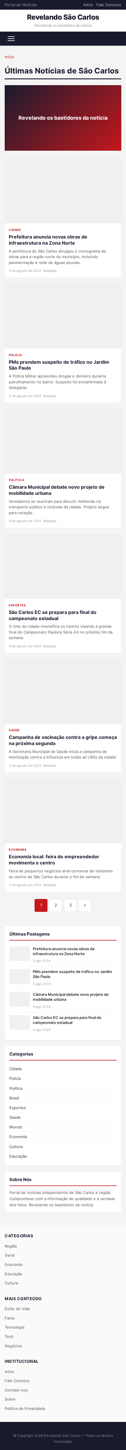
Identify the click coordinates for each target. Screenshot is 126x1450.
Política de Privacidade (25, 1408)
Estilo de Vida (17, 1308)
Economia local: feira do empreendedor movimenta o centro (54, 860)
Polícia (15, 1078)
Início (88, 4)
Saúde (15, 1117)
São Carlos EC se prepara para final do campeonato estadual (52, 615)
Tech (9, 1336)
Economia (18, 1136)
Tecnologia (14, 1327)
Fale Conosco (108, 4)
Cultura (16, 1146)
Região (11, 1246)
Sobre (10, 1399)
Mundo (15, 1127)
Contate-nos (16, 1390)
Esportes (17, 1107)
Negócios (13, 1345)
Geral (9, 1255)
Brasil (14, 1098)
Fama (9, 1318)
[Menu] (11, 39)
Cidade (15, 1068)
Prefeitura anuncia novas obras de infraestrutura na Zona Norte (48, 240)
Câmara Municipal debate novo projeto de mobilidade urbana (71, 997)
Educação (18, 1156)
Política (15, 1088)
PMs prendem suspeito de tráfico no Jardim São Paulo (72, 974)
